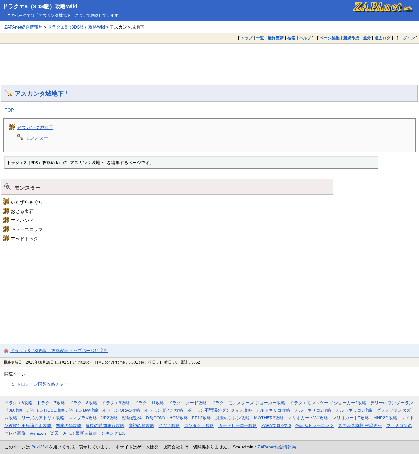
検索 (291, 38)
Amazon (38, 433)
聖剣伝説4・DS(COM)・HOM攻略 (155, 417)
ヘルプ (305, 38)
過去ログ (382, 38)
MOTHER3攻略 (269, 417)
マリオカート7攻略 (350, 417)
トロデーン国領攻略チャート (44, 384)
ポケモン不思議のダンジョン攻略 (219, 410)
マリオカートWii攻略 (308, 417)
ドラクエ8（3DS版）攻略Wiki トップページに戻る (59, 350)
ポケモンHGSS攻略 (46, 410)
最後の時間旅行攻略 (105, 425)
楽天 (54, 433)
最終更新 (276, 38)
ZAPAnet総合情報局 (23, 27)
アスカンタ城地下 (39, 93)
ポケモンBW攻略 (82, 410)
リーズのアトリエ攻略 (42, 417)
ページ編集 (330, 38)
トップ (246, 38)
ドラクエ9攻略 (116, 402)
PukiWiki (39, 446)
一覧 (260, 38)
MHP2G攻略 (385, 417)
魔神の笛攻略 (141, 425)
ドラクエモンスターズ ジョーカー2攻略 (328, 402)
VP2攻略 (109, 417)
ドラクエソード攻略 (187, 402)
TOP (9, 110)
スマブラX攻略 (82, 417)
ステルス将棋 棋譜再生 (360, 425)
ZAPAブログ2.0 (276, 425)
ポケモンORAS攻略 (121, 410)
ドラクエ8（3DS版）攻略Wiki (39, 6)
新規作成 (351, 38)
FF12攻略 (201, 417)
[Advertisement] (209, 59)
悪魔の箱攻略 (69, 425)
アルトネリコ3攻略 (354, 410)
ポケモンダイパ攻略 (163, 410)
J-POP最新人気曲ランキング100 (94, 433)
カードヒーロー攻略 (237, 425)
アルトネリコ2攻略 (312, 410)
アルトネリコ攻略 (273, 410)
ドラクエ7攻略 (51, 402)
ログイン (407, 38)
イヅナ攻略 (169, 425)
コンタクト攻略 (199, 425)
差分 (367, 38)
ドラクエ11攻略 (149, 402)
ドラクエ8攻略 (83, 402)
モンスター (36, 137)
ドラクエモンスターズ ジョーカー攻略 (248, 402)
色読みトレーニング (314, 425)
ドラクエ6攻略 (18, 402)
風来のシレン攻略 (232, 417)
